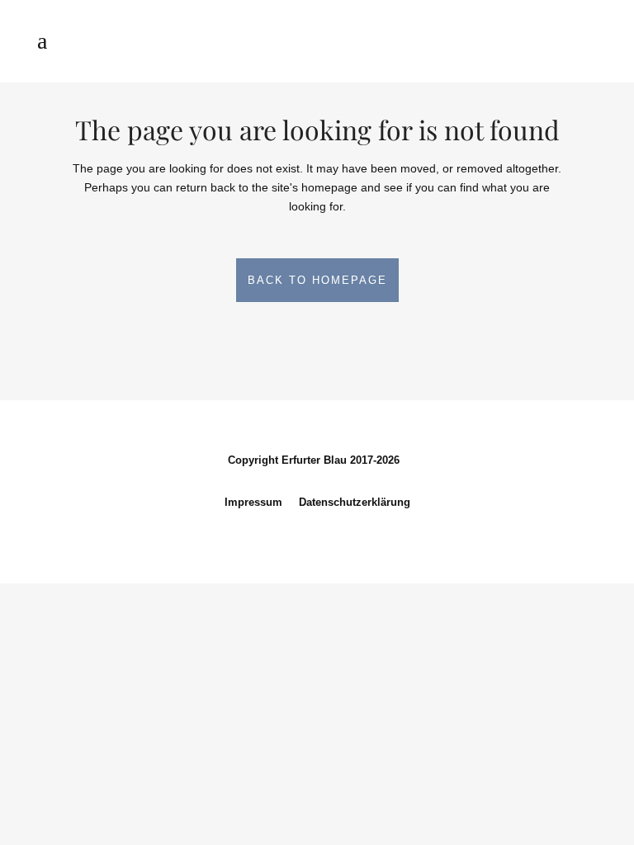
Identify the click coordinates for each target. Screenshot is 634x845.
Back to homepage (317, 280)
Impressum (253, 502)
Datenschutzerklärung (354, 502)
